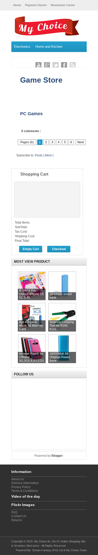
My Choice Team (76, 550)
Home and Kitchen (48, 47)
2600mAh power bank (61, 295)
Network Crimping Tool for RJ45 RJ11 (62, 325)
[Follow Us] (56, 65)
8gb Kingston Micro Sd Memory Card (31, 325)
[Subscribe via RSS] (73, 65)
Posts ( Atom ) (44, 155)
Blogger (57, 455)
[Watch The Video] (38, 65)
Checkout (59, 249)
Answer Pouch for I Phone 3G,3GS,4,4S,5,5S (31, 357)
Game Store (41, 80)
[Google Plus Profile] (47, 65)
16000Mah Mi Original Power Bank (60, 357)
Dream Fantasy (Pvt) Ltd (47, 550)
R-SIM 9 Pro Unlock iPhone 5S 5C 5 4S (31, 294)
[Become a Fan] (64, 65)
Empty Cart (31, 249)
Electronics (22, 47)
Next (80, 142)
